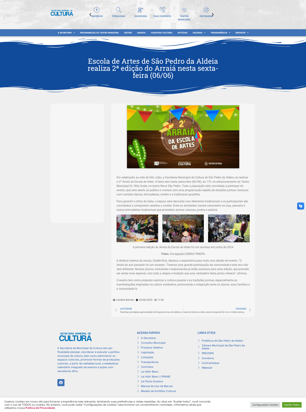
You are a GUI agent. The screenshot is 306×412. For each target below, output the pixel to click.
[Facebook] (60, 382)
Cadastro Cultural (161, 33)
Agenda (141, 33)
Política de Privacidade (40, 408)
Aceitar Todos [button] (291, 404)
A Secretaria (65, 33)
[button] (212, 14)
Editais (128, 33)
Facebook (97, 16)
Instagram (206, 16)
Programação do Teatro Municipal (99, 33)
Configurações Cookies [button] (265, 404)
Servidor (240, 33)
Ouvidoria (140, 16)
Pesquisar (118, 16)
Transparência (219, 33)
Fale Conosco (162, 16)
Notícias (182, 33)
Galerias (197, 33)
